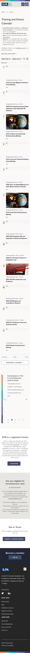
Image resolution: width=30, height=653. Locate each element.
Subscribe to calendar (14, 362)
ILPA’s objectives (14, 444)
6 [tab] (8, 422)
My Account (6, 37)
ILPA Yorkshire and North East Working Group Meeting (15, 135)
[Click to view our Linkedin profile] (9, 593)
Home (3, 12)
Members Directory (7, 611)
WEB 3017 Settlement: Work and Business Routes (16, 323)
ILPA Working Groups (8, 614)
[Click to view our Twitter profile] (3, 593)
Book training (5, 601)
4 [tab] (19, 419)
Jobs (3, 604)
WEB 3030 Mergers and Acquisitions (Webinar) (13, 302)
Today (15, 357)
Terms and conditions (7, 645)
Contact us (5, 630)
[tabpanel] (15, 388)
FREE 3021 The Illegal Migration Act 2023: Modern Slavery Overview (17, 186)
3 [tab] (15, 419)
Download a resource (7, 608)
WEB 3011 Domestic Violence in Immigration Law (16, 259)
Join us (15, 557)
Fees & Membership (7, 624)
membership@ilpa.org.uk (15, 498)
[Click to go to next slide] (26, 400)
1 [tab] (8, 419)
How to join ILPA (6, 627)
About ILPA (5, 621)
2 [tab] (11, 419)
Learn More (14, 463)
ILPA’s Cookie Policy (7, 643)
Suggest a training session (14, 539)
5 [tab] (23, 419)
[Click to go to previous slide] (4, 400)
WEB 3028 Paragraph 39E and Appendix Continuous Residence (16, 237)
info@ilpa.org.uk (20, 48)
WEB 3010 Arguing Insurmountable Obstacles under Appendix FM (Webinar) (17, 108)
